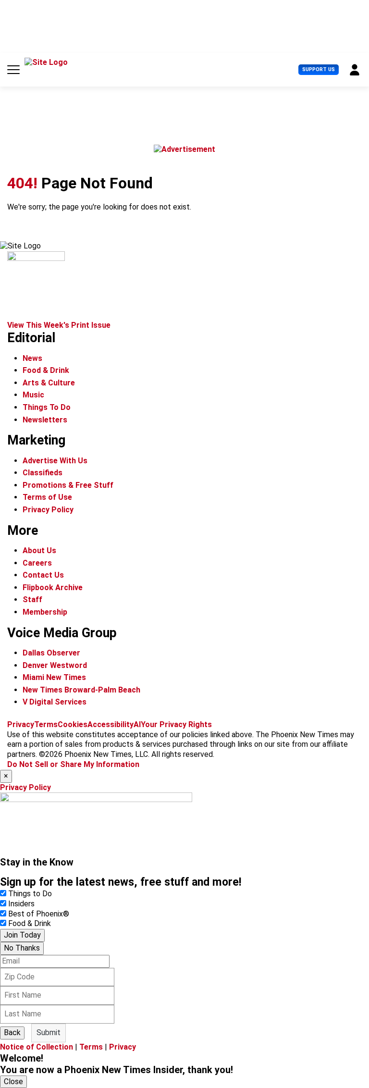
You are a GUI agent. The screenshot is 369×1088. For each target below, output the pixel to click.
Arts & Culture (49, 382)
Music (33, 394)
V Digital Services (54, 701)
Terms (46, 724)
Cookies (72, 724)
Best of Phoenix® (38, 913)
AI (137, 724)
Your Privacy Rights (176, 724)
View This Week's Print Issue (59, 325)
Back (12, 1032)
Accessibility (110, 724)
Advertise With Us (55, 460)
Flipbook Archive (53, 587)
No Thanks (22, 947)
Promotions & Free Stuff (68, 485)
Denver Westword (55, 665)
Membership (45, 612)
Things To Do (47, 407)
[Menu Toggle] (13, 69)
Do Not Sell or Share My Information (73, 764)
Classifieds (42, 472)
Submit (49, 1032)
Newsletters (45, 419)
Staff (32, 599)
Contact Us (43, 575)
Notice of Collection (36, 1046)
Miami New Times (54, 677)
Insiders (21, 903)
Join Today (22, 935)
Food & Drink (46, 370)
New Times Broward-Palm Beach (81, 689)
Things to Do (30, 893)
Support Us (318, 69)
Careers (37, 563)
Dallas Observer (51, 652)
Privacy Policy (48, 509)
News (32, 358)
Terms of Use (47, 497)
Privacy (20, 724)
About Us (39, 550)
